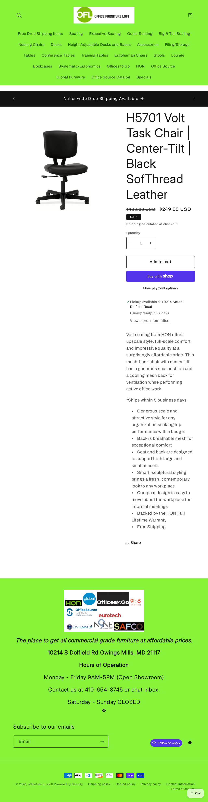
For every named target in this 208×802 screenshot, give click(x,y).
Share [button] (135, 543)
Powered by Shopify (68, 784)
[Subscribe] (102, 742)
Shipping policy (99, 784)
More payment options (160, 288)
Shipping (133, 224)
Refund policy (125, 784)
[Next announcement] (194, 98)
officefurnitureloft (40, 784)
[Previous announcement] (13, 98)
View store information (149, 321)
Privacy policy (151, 784)
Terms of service (183, 788)
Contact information (180, 784)
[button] (19, 15)
